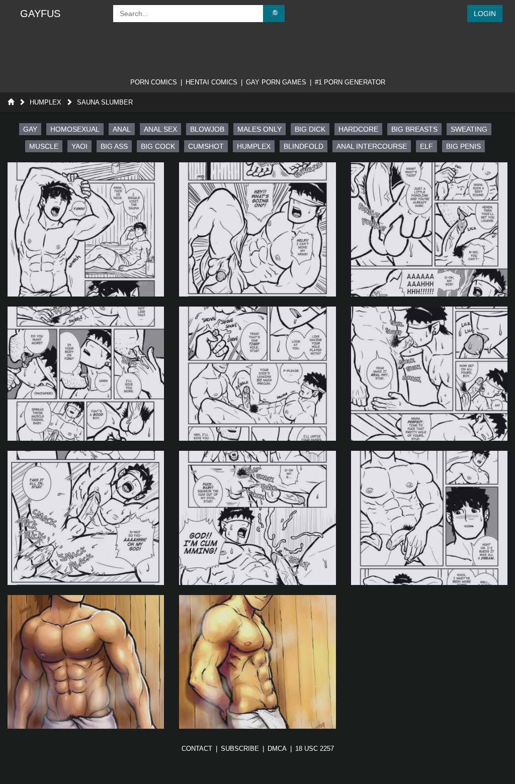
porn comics (153, 82)
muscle (43, 146)
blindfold (303, 146)
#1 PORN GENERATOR (350, 82)
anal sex (160, 129)
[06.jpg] (429, 374)
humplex (254, 146)
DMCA (277, 748)
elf (426, 146)
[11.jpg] (257, 662)
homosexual (75, 129)
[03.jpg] (429, 229)
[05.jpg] (257, 374)
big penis (463, 146)
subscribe (240, 748)
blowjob (207, 129)
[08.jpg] (257, 518)
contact (197, 748)
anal (122, 129)
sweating (469, 129)
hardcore (358, 129)
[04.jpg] (86, 374)
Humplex (45, 102)
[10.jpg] (86, 662)
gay (30, 129)
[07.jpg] (86, 518)
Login (485, 14)
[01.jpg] (86, 229)
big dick (310, 129)
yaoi (79, 146)
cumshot (206, 146)
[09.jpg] (429, 518)
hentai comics (211, 82)
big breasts (414, 129)
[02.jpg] (257, 229)
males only (259, 129)
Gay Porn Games (276, 82)
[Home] (11, 102)
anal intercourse (371, 146)
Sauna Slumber (105, 102)
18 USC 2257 (314, 748)
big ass (114, 146)
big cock (158, 146)
